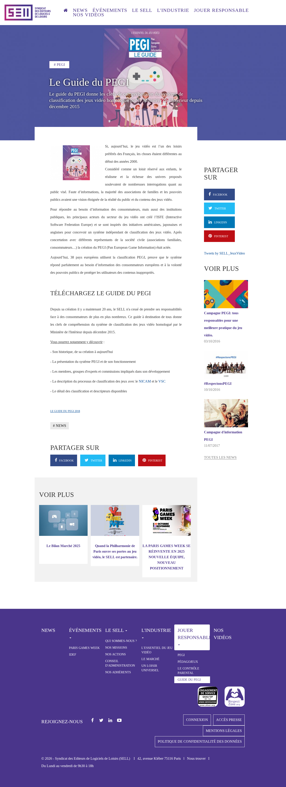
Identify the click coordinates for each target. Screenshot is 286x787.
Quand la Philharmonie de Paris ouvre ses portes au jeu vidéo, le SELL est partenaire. (115, 551)
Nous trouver (196, 758)
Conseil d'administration (120, 663)
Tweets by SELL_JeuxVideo (224, 253)
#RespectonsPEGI (217, 383)
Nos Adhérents (118, 672)
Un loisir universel (150, 668)
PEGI (181, 655)
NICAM (145, 381)
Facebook (93, 720)
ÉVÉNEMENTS (110, 10)
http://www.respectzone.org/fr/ (235, 696)
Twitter (101, 720)
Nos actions (115, 654)
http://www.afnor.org (208, 696)
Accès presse (229, 720)
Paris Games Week (84, 648)
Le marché (150, 659)
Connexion (197, 720)
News (80, 10)
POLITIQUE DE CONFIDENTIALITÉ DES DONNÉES (200, 741)
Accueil (65, 11)
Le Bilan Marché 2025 (63, 546)
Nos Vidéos (222, 633)
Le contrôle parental (188, 671)
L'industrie (173, 10)
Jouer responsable (221, 10)
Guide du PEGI (189, 679)
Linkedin (110, 720)
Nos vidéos (88, 15)
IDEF (72, 654)
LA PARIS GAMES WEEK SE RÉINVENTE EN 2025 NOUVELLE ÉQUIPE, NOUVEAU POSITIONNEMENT (167, 557)
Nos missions (116, 647)
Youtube (119, 720)
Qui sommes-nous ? (121, 641)
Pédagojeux (188, 661)
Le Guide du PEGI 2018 (65, 411)
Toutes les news (220, 457)
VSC (162, 381)
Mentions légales (224, 731)
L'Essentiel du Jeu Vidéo (156, 650)
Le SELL (142, 10)
